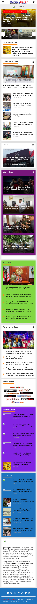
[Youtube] (18, 592)
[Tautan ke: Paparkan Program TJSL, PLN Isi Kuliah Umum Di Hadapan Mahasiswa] (7, 417)
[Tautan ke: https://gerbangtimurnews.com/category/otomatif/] (33, 62)
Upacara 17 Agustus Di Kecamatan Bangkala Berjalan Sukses (23, 500)
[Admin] (19, 2)
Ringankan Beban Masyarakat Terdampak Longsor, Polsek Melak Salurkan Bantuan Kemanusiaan (23, 94)
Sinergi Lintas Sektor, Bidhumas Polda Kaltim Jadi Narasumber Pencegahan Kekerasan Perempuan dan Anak (18, 295)
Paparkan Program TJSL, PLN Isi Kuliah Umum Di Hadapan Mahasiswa (23, 415)
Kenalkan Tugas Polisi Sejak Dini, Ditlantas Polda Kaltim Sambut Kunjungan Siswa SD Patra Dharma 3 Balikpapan (19, 374)
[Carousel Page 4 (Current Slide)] (20, 164)
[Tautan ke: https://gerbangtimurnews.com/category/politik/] (33, 145)
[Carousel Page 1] (13, 164)
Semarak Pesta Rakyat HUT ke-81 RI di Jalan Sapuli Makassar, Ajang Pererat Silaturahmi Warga (18, 352)
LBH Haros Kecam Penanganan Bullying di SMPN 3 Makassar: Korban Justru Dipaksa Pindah (23, 114)
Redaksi (20, 599)
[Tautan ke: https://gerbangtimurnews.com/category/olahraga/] (33, 327)
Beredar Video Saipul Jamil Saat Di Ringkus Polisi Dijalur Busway (22, 454)
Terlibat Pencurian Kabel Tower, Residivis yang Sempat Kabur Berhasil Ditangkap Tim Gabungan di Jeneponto (23, 133)
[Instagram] (15, 592)
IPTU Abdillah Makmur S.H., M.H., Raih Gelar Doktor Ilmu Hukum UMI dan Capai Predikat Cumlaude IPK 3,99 (27, 35)
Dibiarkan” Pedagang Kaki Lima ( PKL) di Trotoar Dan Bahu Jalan (10, 35)
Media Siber (14, 601)
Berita (6, 12)
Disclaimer (4, 601)
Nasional (23, 12)
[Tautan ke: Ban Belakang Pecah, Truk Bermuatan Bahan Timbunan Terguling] (7, 493)
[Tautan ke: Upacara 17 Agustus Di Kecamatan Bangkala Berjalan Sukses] (7, 502)
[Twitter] (11, 592)
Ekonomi (17, 12)
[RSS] (29, 592)
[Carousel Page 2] (15, 164)
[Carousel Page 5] (22, 164)
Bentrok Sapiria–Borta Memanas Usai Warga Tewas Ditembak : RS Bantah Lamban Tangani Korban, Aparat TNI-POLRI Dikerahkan (18, 317)
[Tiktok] (22, 592)
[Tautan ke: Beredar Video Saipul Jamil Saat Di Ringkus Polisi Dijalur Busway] (7, 456)
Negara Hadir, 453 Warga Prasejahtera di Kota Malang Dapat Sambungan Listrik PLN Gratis (22, 425)
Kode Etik (28, 599)
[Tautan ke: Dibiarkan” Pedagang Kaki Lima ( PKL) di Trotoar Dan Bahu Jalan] (7, 512)
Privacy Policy (24, 601)
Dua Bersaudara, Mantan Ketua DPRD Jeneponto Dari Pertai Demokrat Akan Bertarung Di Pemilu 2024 (23, 434)
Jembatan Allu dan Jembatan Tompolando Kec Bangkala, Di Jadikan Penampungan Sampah (23, 444)
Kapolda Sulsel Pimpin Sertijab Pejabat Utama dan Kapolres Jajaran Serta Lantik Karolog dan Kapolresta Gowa (23, 123)
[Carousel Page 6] (24, 164)
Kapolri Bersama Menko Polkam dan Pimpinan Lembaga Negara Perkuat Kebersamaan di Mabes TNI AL (18, 288)
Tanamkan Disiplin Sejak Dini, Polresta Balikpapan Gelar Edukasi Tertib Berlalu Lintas (22, 104)
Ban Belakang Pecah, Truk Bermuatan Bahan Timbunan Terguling (18, 357)
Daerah (11, 12)
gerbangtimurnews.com (12, 548)
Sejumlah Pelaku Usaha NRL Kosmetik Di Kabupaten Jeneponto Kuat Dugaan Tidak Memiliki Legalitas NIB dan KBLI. (18, 18)
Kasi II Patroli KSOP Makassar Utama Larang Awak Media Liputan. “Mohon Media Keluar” (18, 310)
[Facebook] (8, 592)
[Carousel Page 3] (17, 164)
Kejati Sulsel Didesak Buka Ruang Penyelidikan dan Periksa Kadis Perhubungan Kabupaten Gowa (17, 158)
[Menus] (3, 2)
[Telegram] (25, 592)
